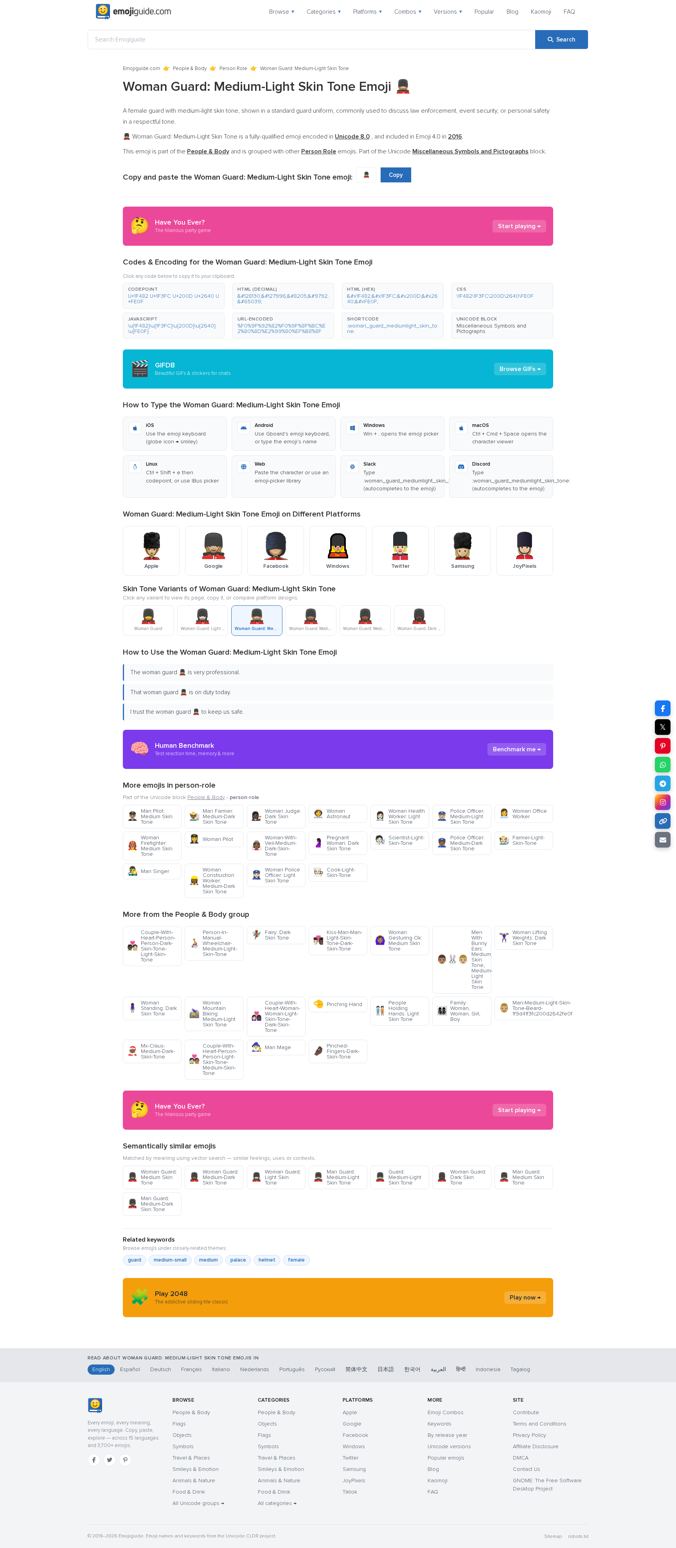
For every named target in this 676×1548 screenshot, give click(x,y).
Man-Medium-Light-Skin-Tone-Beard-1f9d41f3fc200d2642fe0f (526, 1008)
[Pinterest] (125, 1460)
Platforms (367, 11)
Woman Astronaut (332, 814)
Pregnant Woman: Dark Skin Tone (336, 843)
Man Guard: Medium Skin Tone (521, 1177)
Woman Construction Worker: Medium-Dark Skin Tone (212, 880)
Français (191, 1369)
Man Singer (148, 871)
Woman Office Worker (523, 814)
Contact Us (526, 1469)
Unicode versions (449, 1446)
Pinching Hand (337, 1004)
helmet (267, 1260)
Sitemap (553, 1536)
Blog (512, 11)
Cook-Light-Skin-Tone (334, 872)
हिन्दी (461, 1369)
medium (208, 1260)
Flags (179, 1423)
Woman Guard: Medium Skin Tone (152, 1177)
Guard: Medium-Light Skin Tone (398, 1177)
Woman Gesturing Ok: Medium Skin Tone (398, 940)
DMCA (521, 1457)
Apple (350, 1412)
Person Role (233, 68)
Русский (325, 1369)
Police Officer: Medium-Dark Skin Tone (460, 843)
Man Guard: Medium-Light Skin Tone (336, 1177)
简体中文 (356, 1369)
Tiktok (350, 1492)
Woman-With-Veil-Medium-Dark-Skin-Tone (274, 845)
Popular (484, 11)
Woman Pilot (211, 839)
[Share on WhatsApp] (663, 764)
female (296, 1260)
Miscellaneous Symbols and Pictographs (491, 328)
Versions (448, 11)
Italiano (221, 1369)
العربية (438, 1369)
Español (130, 1369)
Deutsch (160, 1369)
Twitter (350, 1457)
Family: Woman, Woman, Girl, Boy (458, 1010)
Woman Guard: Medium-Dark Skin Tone (214, 1177)
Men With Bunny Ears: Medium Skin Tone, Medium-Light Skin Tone (464, 959)
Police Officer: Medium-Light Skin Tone (460, 816)
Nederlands (254, 1369)
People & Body (190, 68)
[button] (174, 296)
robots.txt (578, 1536)
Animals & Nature (194, 1480)
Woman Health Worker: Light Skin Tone (400, 816)
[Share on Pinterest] (663, 746)
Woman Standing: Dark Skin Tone (152, 1008)
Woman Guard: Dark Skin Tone (461, 1177)
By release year (447, 1435)
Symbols (183, 1446)
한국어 (412, 1369)
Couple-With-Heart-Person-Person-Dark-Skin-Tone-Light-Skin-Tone (151, 946)
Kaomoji (541, 11)
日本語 (386, 1369)
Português (292, 1369)
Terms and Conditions (539, 1423)
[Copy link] (663, 821)
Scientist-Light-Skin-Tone (399, 840)
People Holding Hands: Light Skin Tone (397, 1010)
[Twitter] (109, 1460)
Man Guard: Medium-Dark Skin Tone (150, 1204)
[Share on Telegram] (663, 783)
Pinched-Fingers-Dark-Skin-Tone (336, 1051)
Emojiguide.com (141, 68)
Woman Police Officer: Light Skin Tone (275, 875)
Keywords (439, 1423)
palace (238, 1260)
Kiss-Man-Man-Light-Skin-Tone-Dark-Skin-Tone (337, 940)
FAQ (569, 11)
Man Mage (271, 1047)
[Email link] (663, 840)
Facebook (355, 1435)
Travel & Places (191, 1457)
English (101, 1369)
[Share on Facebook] (663, 708)
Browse (281, 11)
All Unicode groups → (198, 1503)
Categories (324, 11)
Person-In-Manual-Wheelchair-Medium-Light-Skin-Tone (213, 943)
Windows (354, 1446)
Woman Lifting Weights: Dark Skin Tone (523, 938)
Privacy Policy (529, 1435)
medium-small (170, 1260)
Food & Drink (189, 1492)
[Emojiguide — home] (133, 12)
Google (352, 1423)
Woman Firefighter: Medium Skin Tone (150, 845)
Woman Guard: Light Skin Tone (276, 1177)
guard (134, 1260)
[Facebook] (94, 1460)
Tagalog (520, 1369)
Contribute (526, 1412)
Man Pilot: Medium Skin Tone (150, 816)
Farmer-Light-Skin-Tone (522, 840)
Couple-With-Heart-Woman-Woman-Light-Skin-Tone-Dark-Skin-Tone (275, 1016)
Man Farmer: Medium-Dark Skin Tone (212, 816)
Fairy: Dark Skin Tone (271, 935)
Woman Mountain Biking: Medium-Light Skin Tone (212, 1013)
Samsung (354, 1469)
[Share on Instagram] (663, 802)
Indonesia (488, 1369)
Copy (396, 174)
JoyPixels (354, 1480)
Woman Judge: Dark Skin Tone (276, 816)
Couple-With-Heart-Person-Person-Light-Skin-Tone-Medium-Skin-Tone (213, 1059)
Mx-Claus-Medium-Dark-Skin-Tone (151, 1051)
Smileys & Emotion (196, 1469)
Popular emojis (446, 1457)
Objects (182, 1435)
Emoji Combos (446, 1412)
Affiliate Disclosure (536, 1446)
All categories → (277, 1503)
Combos (407, 11)
